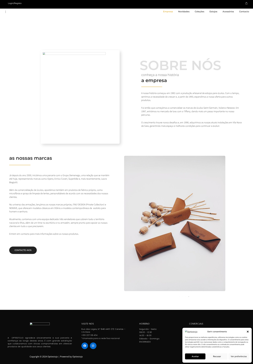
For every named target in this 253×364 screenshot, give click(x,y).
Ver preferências (239, 356)
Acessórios (228, 11)
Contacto (244, 11)
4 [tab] (188, 296)
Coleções (199, 11)
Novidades (183, 11)
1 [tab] (179, 296)
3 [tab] (185, 296)
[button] (247, 331)
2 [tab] (182, 296)
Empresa (168, 11)
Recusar (217, 356)
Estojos (213, 11)
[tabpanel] (184, 157)
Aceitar (195, 356)
